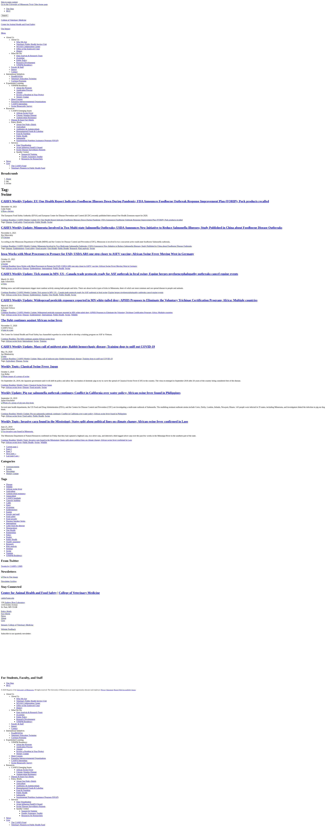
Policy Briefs (6, 611)
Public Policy (21, 717)
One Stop (10, 9)
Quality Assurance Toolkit (31, 813)
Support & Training (29, 811)
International (47, 268)
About (3, 618)
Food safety (17, 222)
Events (9, 469)
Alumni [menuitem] (19, 92)
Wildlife (74, 315)
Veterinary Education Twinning (23, 735)
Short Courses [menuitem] (17, 99)
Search (4, 16)
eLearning (10, 507)
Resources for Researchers (32, 815)
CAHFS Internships (19, 760)
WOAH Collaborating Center (28, 703)
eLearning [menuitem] (20, 58)
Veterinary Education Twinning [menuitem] (23, 79)
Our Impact (5, 29)
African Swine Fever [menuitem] (24, 113)
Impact (14, 726)
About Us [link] (10, 37)
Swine (49, 222)
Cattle (8, 503)
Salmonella (20, 795)
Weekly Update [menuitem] (22, 97)
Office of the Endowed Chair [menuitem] (28, 49)
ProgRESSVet (17, 733)
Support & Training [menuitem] (29, 154)
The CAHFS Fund (18, 822)
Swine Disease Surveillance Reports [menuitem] (30, 150)
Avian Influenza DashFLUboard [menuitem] (29, 147)
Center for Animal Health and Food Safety (18, 24)
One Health (52, 248)
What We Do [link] (16, 53)
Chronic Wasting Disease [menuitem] (26, 115)
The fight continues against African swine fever (31, 320)
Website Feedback (8, 629)
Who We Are (21, 699)
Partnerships (11, 532)
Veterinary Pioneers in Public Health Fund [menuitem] (28, 168)
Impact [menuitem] (14, 69)
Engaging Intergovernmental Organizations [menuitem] (28, 101)
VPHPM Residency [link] (19, 85)
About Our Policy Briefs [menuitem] (26, 124)
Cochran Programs (18, 738)
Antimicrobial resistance (15, 494)
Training (43, 341)
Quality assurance (13, 542)
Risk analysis (83, 248)
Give (3, 621)
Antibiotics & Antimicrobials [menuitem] (27, 129)
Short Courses (17, 756)
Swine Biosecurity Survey (21, 763)
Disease (9, 222)
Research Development (25, 719)
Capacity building (13, 500)
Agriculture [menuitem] (20, 127)
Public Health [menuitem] (21, 136)
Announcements (12, 467)
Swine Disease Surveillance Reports (30, 806)
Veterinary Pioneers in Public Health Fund (28, 825)
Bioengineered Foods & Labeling (29, 788)
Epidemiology (18, 248)
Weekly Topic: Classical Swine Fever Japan (29, 366)
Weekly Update (12, 474)
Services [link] (14, 143)
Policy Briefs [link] (16, 122)
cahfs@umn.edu (7, 598)
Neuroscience (11, 528)
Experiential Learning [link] (15, 83)
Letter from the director (15, 526)
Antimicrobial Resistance (26, 774)
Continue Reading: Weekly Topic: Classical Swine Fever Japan (26, 385)
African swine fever (14, 268)
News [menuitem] (8, 161)
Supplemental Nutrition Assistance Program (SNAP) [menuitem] (37, 140)
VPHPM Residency (14, 555)
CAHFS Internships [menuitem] (19, 104)
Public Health (40, 222)
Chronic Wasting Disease (26, 772)
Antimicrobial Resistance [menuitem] (26, 118)
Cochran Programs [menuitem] (18, 81)
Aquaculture (11, 496)
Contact (14, 728)
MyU (8, 11)
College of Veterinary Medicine (13, 20)
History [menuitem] (19, 51)
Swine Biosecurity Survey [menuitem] (21, 106)
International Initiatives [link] (15, 74)
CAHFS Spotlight (13, 498)
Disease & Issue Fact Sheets (22, 777)
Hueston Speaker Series (15, 521)
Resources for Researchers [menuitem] (32, 159)
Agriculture (10, 361)
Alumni (19, 749)
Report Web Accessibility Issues (125, 690)
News (3, 616)
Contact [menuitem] (14, 72)
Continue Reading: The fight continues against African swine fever (28, 339)
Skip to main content (9, 2)
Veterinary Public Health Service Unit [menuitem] (31, 44)
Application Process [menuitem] (24, 90)
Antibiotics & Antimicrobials (27, 786)
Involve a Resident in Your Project (30, 751)
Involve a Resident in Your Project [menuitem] (30, 95)
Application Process (24, 747)
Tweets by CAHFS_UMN (11, 566)
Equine (45, 295)
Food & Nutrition (23, 790)
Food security (28, 222)
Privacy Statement (107, 690)
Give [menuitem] (8, 163)
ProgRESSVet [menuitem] (17, 76)
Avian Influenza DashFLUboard (29, 804)
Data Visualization (23, 802)
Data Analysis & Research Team (29, 712)
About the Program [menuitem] (24, 88)
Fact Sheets (5, 614)
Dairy (8, 505)
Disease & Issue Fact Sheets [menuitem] (22, 120)
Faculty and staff (12, 514)
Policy (8, 535)
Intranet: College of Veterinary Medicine (17, 625)
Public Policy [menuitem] (21, 60)
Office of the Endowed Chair (28, 705)
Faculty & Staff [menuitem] (17, 67)
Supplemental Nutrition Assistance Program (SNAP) (37, 797)
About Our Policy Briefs (26, 781)
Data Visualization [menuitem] (23, 145)
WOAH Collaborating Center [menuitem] (28, 46)
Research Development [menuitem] (25, 63)
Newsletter (10, 471)
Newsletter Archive (9, 581)
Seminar (9, 549)
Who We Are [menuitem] (21, 42)
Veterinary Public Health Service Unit (31, 701)
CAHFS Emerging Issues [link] (21, 111)
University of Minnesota (25, 690)
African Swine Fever (24, 770)
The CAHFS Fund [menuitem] (18, 166)
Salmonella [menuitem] (20, 138)
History (19, 708)
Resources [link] (10, 108)
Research (73, 248)
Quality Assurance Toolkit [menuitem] (31, 157)
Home (8, 179)
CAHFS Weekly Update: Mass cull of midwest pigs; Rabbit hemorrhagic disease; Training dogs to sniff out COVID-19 (78, 346)
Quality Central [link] (22, 152)
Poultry (9, 537)
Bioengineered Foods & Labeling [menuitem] (29, 131)
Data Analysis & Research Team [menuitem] (29, 56)
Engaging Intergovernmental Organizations (28, 758)
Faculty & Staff (17, 724)
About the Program (24, 744)
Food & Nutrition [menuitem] (23, 134)
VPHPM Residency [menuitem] (24, 65)
